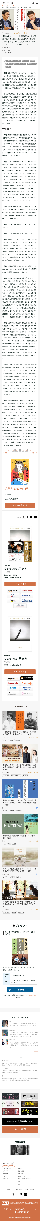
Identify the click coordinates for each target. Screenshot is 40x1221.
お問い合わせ (6, 1179)
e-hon (13, 600)
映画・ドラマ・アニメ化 (24, 1179)
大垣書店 (20, 605)
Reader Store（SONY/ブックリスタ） (13, 693)
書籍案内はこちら (20, 1121)
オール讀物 (17, 1189)
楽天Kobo (13, 683)
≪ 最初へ (5, 453)
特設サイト (21, 1184)
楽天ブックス (26, 590)
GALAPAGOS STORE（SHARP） (26, 693)
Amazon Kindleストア (13, 678)
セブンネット (13, 595)
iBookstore (26, 678)
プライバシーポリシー (9, 1171)
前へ (9, 450)
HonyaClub (26, 600)
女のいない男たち (19, 63)
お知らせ (5, 1176)
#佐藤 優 (11, 877)
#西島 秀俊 (25, 775)
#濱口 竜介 (11, 740)
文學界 (8, 67)
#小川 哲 (14, 912)
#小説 (10, 52)
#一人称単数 (6, 844)
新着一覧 (20, 1168)
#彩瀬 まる (21, 912)
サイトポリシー (7, 1168)
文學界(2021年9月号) (17, 488)
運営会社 (5, 1173)
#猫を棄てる (18, 877)
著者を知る (21, 1171)
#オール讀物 (6, 775)
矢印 (36, 1051)
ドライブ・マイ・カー (13, 60)
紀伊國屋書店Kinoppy (26, 688)
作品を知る (21, 1173)
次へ (31, 450)
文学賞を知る (21, 1176)
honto (13, 688)
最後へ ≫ (34, 453)
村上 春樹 (9, 63)
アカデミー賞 (31, 63)
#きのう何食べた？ (16, 775)
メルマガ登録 (20, 1129)
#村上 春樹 (18, 811)
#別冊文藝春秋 (6, 912)
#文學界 (8, 50)
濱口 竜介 (25, 60)
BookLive (26, 683)
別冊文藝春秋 (29, 1189)
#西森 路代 (18, 740)
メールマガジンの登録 (29, 995)
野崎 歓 (32, 60)
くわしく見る (19, 584)
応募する (15, 990)
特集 (19, 1181)
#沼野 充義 (11, 811)
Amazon (13, 590)
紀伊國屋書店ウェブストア (26, 595)
